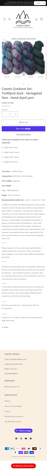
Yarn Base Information (13, 421)
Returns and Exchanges (13, 406)
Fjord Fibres (19, 456)
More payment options (24, 134)
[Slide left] (18, 84)
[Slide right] (28, 84)
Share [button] (6, 327)
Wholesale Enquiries (12, 387)
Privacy (7, 411)
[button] (4, 19)
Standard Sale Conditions (14, 416)
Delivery (7, 401)
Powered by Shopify (29, 456)
